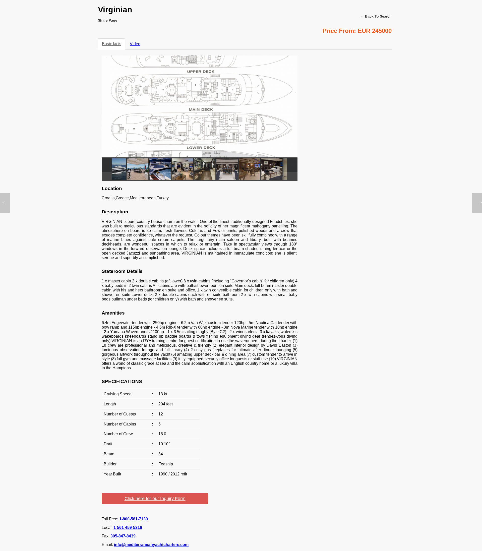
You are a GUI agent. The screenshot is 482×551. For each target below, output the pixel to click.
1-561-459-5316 (127, 527)
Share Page (107, 20)
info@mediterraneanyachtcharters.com (151, 544)
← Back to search (376, 16)
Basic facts (111, 44)
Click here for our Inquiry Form (155, 498)
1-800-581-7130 (133, 519)
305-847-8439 (123, 536)
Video (135, 44)
